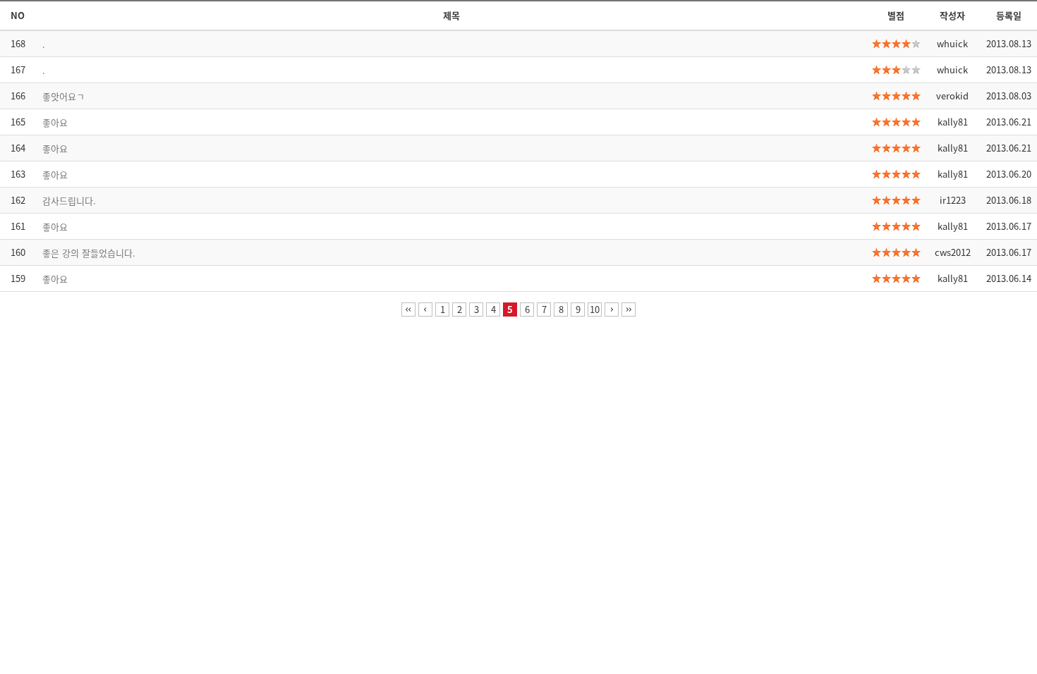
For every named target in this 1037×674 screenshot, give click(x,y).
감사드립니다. (69, 200)
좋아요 (55, 122)
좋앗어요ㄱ (63, 96)
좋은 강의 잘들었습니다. (88, 252)
